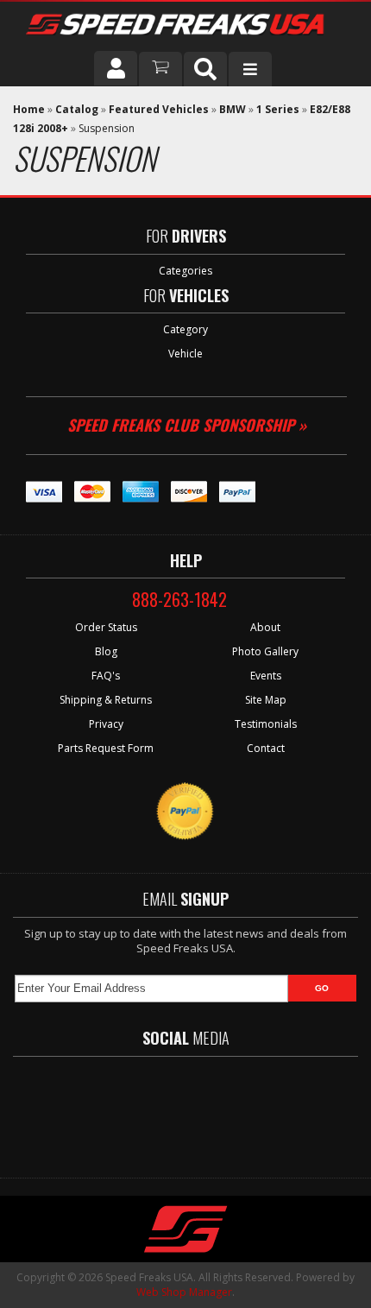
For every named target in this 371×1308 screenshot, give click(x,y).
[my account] (115, 68)
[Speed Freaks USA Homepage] (184, 26)
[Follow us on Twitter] (150, 1108)
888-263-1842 (179, 599)
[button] (205, 69)
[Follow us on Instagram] (250, 1108)
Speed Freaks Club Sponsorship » (186, 425)
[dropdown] (250, 69)
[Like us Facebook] (103, 1108)
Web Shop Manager (184, 1292)
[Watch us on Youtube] (200, 1108)
